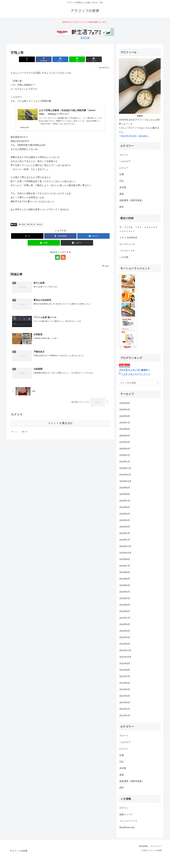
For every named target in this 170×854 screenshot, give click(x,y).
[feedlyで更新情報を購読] (57, 257)
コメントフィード (128, 821)
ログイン (123, 808)
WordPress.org (126, 827)
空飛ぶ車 (32, 224)
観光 (40, 224)
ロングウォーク (127, 244)
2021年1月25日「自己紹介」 (135, 136)
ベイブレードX (126, 250)
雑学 (14, 224)
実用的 (23, 224)
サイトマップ (155, 846)
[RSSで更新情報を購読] (63, 257)
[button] (94, 59)
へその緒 (123, 257)
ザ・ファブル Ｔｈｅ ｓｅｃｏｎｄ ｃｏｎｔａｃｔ (139, 229)
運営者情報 (143, 846)
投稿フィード (126, 814)
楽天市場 (85, 38)
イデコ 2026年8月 (128, 237)
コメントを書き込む (60, 423)
